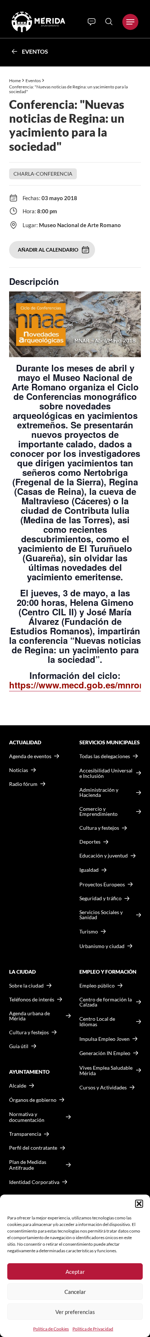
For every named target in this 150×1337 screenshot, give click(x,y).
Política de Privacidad (92, 1329)
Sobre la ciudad (26, 985)
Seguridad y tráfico (100, 898)
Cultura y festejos (29, 1032)
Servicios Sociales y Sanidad (101, 915)
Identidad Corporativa (34, 1182)
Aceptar (75, 1271)
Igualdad (89, 869)
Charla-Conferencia (42, 174)
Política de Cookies (51, 1329)
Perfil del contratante (33, 1147)
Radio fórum (23, 784)
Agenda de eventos (30, 756)
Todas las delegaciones (104, 756)
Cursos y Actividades (103, 1087)
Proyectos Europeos (102, 884)
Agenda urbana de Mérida (29, 1016)
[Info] (91, 22)
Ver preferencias (75, 1312)
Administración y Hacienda (98, 792)
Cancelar (75, 1291)
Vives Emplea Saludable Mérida (106, 1070)
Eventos (35, 51)
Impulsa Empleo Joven (104, 1039)
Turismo (88, 931)
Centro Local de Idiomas (97, 1021)
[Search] (108, 21)
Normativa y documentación (26, 1117)
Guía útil (18, 1046)
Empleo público (97, 985)
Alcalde (17, 1085)
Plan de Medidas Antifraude (27, 1164)
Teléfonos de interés (31, 999)
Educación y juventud (103, 855)
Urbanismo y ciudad (102, 946)
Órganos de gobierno (32, 1100)
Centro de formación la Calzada (105, 1002)
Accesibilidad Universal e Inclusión (106, 773)
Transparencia (25, 1134)
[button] (139, 1203)
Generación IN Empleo (104, 1053)
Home (15, 80)
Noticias (18, 770)
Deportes (89, 841)
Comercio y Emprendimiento (98, 811)
